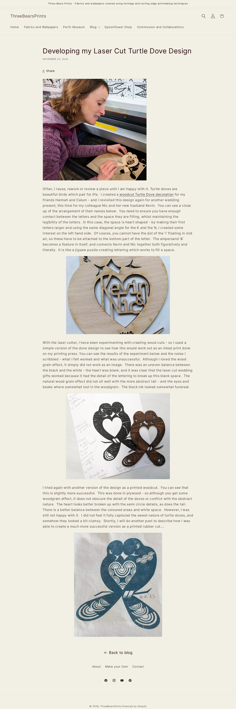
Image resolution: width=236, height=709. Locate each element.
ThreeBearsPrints (110, 706)
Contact (138, 666)
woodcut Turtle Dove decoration (146, 194)
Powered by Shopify (134, 706)
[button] (94, 27)
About (96, 666)
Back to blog (121, 652)
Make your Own (116, 666)
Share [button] (50, 71)
